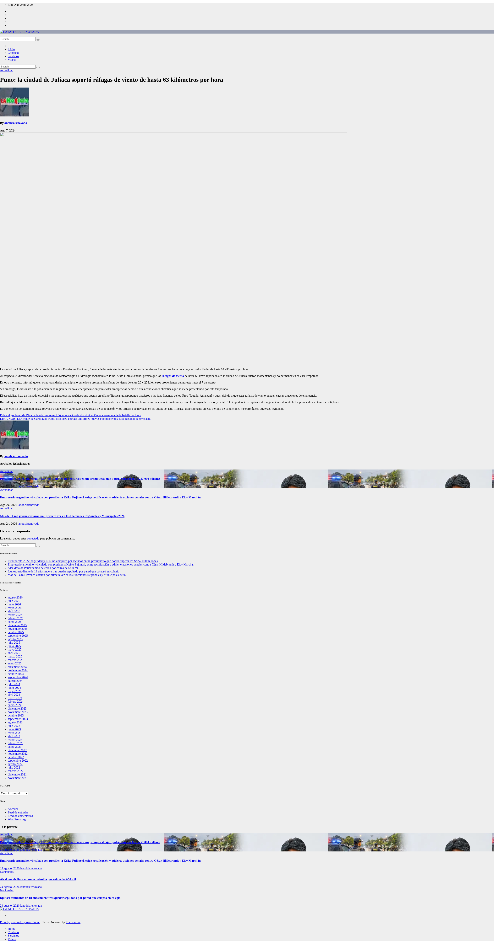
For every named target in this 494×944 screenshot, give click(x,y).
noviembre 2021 (18, 778)
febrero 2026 (15, 618)
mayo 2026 (14, 607)
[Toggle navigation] (1, 36)
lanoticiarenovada (15, 123)
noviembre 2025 (18, 628)
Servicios (13, 56)
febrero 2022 (15, 771)
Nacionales (7, 871)
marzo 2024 (15, 698)
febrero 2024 (15, 701)
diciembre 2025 (17, 625)
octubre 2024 (16, 673)
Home (11, 928)
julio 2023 (14, 725)
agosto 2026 (15, 597)
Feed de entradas (18, 812)
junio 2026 (14, 604)
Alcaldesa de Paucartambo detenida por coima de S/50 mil (43, 568)
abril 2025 (14, 653)
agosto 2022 (15, 764)
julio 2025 (14, 642)
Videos (12, 59)
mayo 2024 (14, 691)
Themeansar (73, 922)
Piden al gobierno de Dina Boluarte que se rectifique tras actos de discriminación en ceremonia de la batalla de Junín (70, 415)
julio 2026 (14, 601)
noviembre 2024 (18, 670)
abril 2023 (14, 736)
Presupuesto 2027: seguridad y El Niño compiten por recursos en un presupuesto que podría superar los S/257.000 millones (80, 478)
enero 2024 (14, 705)
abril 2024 (14, 694)
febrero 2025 (15, 660)
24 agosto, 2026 (10, 849)
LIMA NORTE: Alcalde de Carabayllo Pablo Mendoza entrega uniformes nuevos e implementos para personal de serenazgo (75, 418)
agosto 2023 (15, 722)
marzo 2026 (15, 614)
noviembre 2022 (18, 753)
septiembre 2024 (18, 677)
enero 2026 (14, 621)
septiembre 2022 (18, 760)
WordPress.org (17, 819)
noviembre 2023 (18, 712)
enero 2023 (14, 746)
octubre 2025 (16, 632)
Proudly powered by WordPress (20, 922)
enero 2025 (14, 663)
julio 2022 (14, 767)
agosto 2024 (15, 680)
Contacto (13, 52)
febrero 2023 (15, 743)
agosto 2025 (15, 639)
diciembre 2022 (17, 750)
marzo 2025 (15, 656)
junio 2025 (14, 646)
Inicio (11, 49)
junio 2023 (14, 729)
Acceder (13, 809)
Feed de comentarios (20, 816)
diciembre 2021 (17, 774)
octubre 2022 (16, 757)
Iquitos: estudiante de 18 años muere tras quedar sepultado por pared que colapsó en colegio (63, 571)
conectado (33, 538)
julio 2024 (14, 684)
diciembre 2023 (17, 708)
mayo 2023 (14, 732)
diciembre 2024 (17, 666)
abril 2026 (14, 611)
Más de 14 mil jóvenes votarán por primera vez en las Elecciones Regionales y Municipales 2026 (62, 516)
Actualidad (6, 70)
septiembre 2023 (18, 719)
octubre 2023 (16, 715)
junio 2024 (14, 687)
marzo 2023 (15, 739)
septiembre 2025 (18, 635)
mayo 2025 (14, 649)
